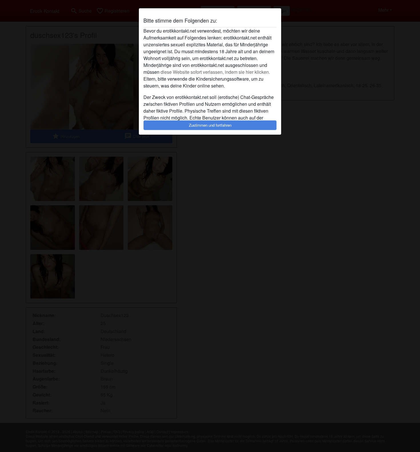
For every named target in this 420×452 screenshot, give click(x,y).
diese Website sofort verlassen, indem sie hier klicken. (215, 72)
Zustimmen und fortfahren (210, 125)
